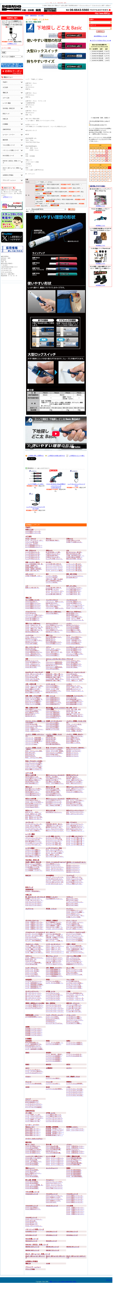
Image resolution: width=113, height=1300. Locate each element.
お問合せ (108, 5)
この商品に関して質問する (36, 455)
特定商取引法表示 (73, 5)
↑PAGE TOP (109, 1280)
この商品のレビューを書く (77, 455)
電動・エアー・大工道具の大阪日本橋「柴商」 (63, 1281)
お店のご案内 (64, 5)
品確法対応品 (33, 15)
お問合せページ (7, 197)
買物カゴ (57, 5)
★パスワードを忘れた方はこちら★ (100, 40)
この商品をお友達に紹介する (56, 455)
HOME (45, 5)
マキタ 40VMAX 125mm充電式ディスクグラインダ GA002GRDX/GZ (56, 485)
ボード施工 (41, 15)
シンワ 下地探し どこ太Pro (35, 484)
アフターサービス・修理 (98, 5)
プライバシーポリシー (84, 5)
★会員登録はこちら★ (100, 36)
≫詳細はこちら (12, 43)
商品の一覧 (51, 5)
